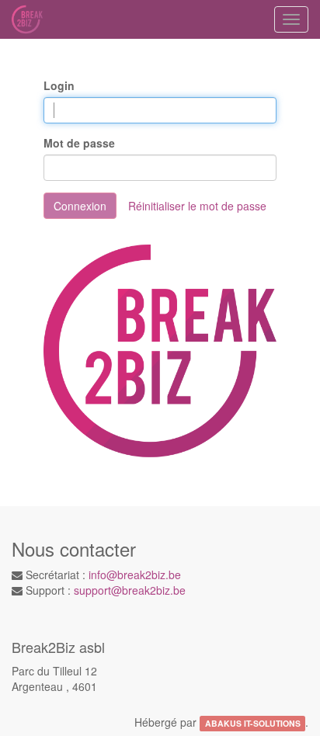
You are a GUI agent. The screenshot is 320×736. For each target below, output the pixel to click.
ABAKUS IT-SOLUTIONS (253, 723)
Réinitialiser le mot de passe (197, 206)
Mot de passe (79, 143)
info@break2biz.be (135, 574)
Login (59, 85)
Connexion (80, 206)
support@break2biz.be (130, 590)
